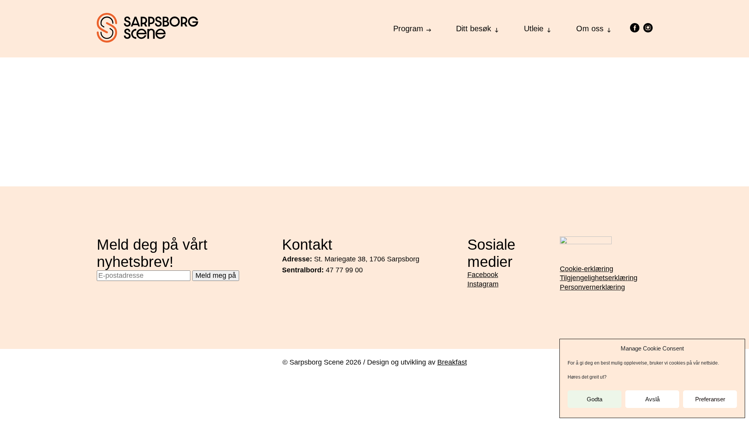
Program (408, 28)
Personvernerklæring (592, 287)
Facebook (482, 275)
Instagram (483, 284)
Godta (594, 399)
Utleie (533, 28)
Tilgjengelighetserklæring (598, 278)
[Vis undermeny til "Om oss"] (609, 28)
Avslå (652, 399)
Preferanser (710, 399)
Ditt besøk (473, 28)
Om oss (589, 28)
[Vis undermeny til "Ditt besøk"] (496, 28)
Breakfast (452, 362)
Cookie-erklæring (586, 269)
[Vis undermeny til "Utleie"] (549, 28)
